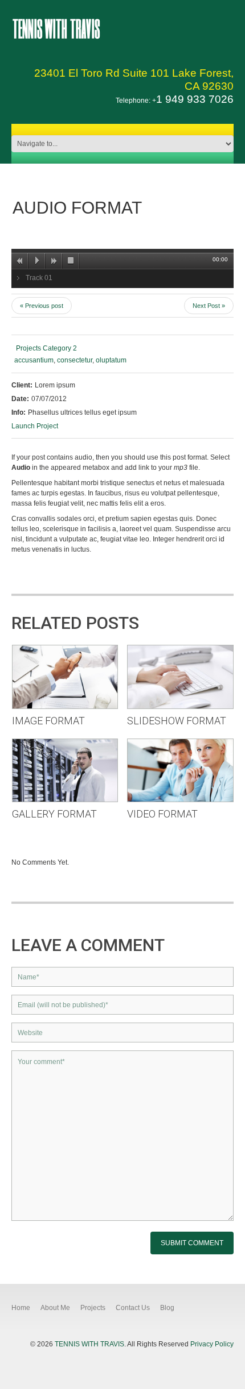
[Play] (37, 261)
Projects (92, 1308)
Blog (167, 1308)
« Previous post (41, 305)
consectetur (74, 360)
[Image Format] (65, 676)
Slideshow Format (176, 721)
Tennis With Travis (56, 28)
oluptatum (111, 360)
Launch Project (34, 426)
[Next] (54, 261)
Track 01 (39, 278)
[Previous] (19, 261)
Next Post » (209, 305)
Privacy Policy (212, 1344)
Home (20, 1308)
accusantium (34, 360)
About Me (55, 1308)
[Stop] (71, 261)
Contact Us (133, 1308)
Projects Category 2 (46, 348)
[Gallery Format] (65, 769)
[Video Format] (180, 769)
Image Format (48, 721)
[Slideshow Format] (180, 676)
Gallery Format (54, 814)
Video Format (162, 814)
